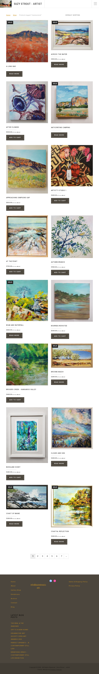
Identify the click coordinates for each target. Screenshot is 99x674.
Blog (13, 607)
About (13, 586)
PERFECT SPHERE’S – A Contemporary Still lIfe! (20, 646)
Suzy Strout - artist (28, 3)
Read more (14, 74)
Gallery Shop (16, 590)
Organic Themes (56, 670)
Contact (14, 603)
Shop (14, 15)
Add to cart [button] (15, 137)
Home (8, 15)
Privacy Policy (74, 586)
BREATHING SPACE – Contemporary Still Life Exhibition (20, 655)
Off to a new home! (19, 630)
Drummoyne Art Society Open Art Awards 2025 (18, 636)
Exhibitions (15, 594)
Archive (14, 598)
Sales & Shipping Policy (78, 582)
